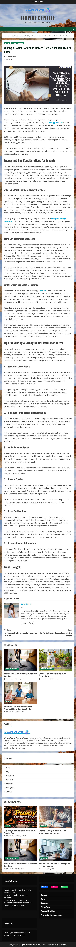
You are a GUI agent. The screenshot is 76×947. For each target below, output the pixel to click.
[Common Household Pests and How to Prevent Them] (55, 660)
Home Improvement (17, 43)
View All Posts (28, 623)
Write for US (10, 776)
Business (43, 825)
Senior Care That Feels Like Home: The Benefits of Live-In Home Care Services (18, 707)
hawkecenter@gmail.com (20, 933)
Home (8, 768)
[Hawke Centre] (17, 732)
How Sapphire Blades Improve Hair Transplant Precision (20, 633)
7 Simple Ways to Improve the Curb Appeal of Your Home (20, 674)
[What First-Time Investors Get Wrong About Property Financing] (55, 850)
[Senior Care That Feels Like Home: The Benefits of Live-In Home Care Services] (20, 693)
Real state (44, 858)
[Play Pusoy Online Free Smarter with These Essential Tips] (20, 817)
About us (44, 895)
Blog (7, 772)
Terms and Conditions (48, 911)
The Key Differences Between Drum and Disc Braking (56, 633)
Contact (43, 899)
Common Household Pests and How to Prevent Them (53, 674)
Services (7, 43)
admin (42, 869)
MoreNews (52, 945)
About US (9, 791)
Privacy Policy (10, 788)
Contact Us (9, 780)
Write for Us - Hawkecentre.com (51, 915)
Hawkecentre (38, 18)
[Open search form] (73, 29)
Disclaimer (9, 784)
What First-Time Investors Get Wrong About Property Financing (54, 864)
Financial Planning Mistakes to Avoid (52, 830)
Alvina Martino (11, 57)
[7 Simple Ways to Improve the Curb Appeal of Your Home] (20, 660)
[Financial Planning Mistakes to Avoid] (55, 817)
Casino (8, 825)
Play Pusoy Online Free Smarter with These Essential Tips (19, 831)
